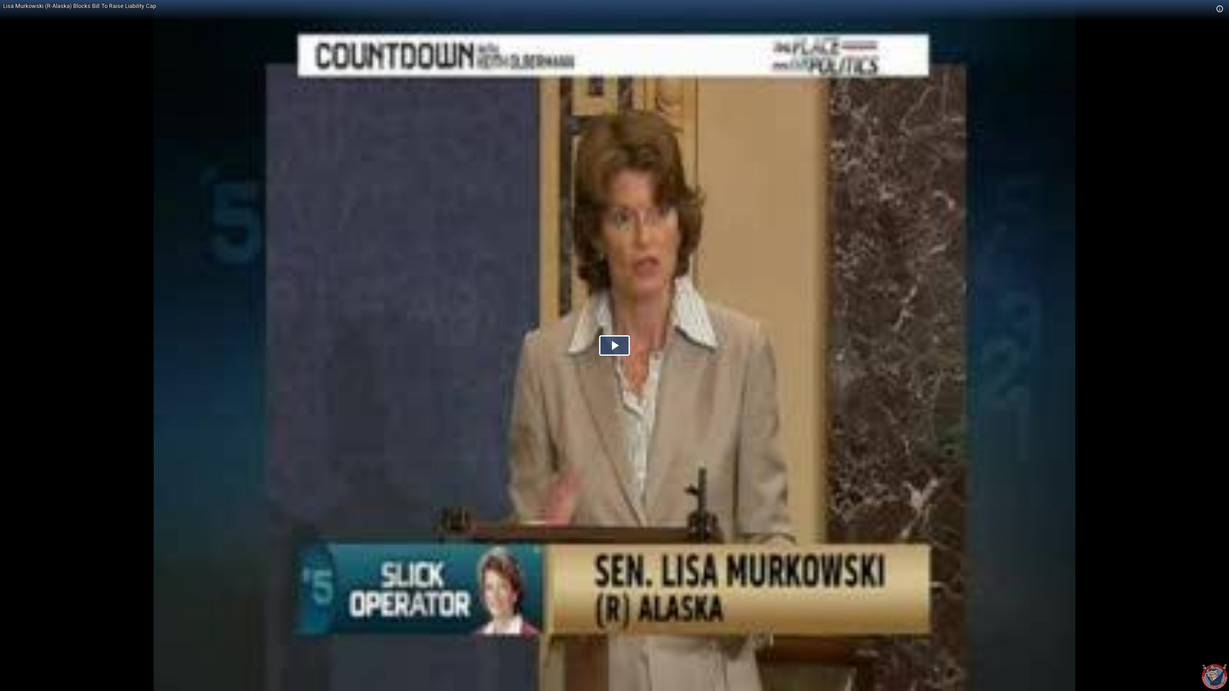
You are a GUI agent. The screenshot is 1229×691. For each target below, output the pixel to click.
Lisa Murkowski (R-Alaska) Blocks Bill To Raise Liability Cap (79, 6)
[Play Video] (614, 345)
